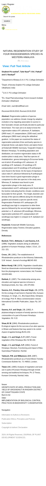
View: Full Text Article (16, 66)
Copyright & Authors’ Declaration (14, 427)
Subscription (7, 423)
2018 (8, 42)
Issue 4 (20, 45)
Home (3, 42)
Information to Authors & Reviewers (15, 415)
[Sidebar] (3, 442)
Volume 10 (28, 45)
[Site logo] (21, 10)
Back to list (6, 395)
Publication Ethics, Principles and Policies (18, 419)
